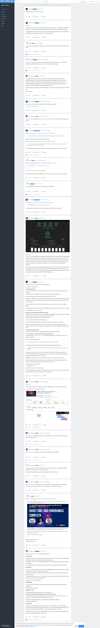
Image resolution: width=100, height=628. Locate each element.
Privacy (2, 625)
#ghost (28, 536)
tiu (29, 183)
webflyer (30, 43)
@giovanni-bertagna (30, 452)
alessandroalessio (32, 465)
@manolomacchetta (30, 435)
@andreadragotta (45, 501)
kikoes (30, 496)
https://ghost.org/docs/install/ (32, 106)
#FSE (41, 335)
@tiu (48, 199)
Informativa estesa (32, 626)
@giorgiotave (46, 59)
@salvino (28, 502)
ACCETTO (81, 626)
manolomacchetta (32, 381)
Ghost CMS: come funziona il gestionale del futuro (45, 133)
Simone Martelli (32, 22)
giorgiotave (31, 130)
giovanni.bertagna (32, 76)
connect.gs (36, 335)
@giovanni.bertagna (48, 449)
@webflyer (49, 130)
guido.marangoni (32, 218)
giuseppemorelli (32, 551)
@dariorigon (48, 101)
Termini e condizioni (6, 625)
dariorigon (31, 59)
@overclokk (36, 553)
